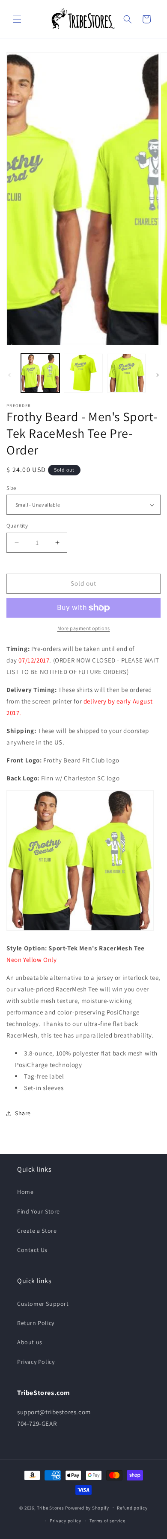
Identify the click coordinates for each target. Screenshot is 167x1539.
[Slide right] (157, 375)
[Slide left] (9, 375)
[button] (17, 19)
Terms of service (107, 1521)
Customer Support (43, 1303)
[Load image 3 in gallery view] (126, 373)
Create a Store (37, 1230)
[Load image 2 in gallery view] (83, 373)
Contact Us (32, 1250)
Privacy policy (65, 1521)
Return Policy (35, 1323)
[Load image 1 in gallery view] (40, 373)
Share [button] (23, 1113)
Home (25, 1192)
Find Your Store (38, 1211)
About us (29, 1342)
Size (11, 488)
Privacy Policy (35, 1362)
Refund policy (132, 1508)
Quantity (17, 525)
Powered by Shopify (87, 1507)
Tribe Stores (50, 1507)
